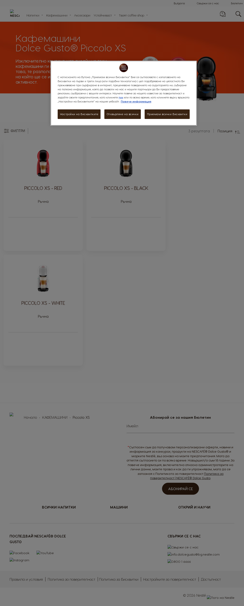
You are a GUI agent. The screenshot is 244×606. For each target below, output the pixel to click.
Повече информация (136, 101)
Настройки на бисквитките (79, 114)
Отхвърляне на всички (122, 114)
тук (121, 97)
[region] (124, 93)
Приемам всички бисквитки (167, 114)
